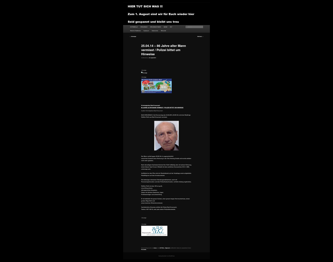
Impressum (146, 30)
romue (155, 248)
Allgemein (167, 248)
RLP (171, 27)
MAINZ (165, 27)
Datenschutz (155, 30)
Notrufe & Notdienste (135, 30)
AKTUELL (162, 248)
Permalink (143, 249)
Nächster (200, 36)
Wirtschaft (163, 30)
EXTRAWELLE (134, 27)
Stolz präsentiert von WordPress (167, 256)
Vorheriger (133, 36)
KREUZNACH (143, 27)
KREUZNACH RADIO (155, 27)
